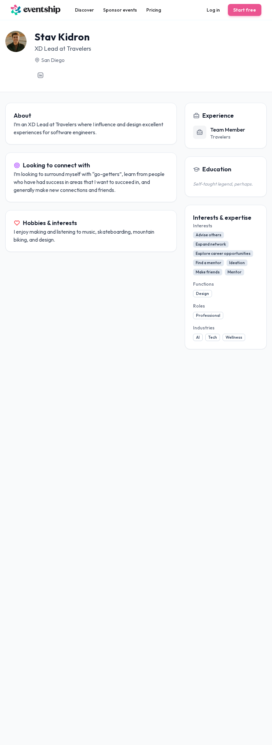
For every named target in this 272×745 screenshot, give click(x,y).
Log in (213, 10)
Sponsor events (120, 10)
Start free (244, 10)
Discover (84, 10)
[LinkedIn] (40, 75)
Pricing (153, 10)
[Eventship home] (35, 10)
